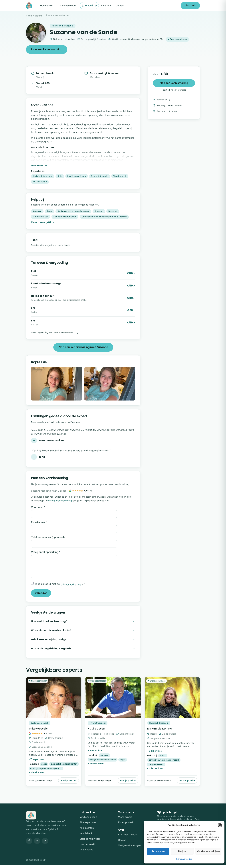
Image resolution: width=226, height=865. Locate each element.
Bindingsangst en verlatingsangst (73, 211)
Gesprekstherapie (99, 176)
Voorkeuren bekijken (208, 851)
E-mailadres (39, 522)
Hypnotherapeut (97, 723)
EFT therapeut (40, 181)
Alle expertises (88, 822)
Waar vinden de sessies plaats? (51, 630)
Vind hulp (190, 5)
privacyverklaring (71, 584)
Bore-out (99, 211)
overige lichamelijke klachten (64, 764)
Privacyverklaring (184, 859)
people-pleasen (156, 764)
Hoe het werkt (48, 5)
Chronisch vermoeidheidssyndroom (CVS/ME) (104, 216)
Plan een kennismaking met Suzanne (83, 347)
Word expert (125, 817)
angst (44, 764)
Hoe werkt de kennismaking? (49, 621)
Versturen (41, 593)
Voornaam (38, 507)
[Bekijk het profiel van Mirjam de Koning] (172, 731)
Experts (38, 15)
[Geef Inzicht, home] (29, 5)
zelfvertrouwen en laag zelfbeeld (164, 760)
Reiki (59, 176)
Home (29, 15)
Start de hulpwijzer (90, 838)
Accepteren (158, 851)
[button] (219, 825)
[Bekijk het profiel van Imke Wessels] (53, 731)
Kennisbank (86, 833)
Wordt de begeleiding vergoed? (51, 648)
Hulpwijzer (91, 5)
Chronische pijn (40, 216)
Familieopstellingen (76, 176)
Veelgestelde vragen (129, 845)
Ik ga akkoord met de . (60, 584)
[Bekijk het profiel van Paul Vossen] (113, 731)
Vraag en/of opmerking (45, 552)
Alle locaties (86, 849)
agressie (104, 755)
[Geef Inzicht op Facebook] (29, 841)
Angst (49, 211)
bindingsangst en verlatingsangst (45, 768)
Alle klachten (87, 828)
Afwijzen (182, 851)
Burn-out (112, 211)
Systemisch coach (39, 723)
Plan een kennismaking (46, 49)
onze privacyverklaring (60, 500)
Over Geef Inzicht (127, 834)
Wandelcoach (119, 176)
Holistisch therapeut (61, 25)
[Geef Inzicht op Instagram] (37, 841)
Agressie (37, 211)
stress (163, 755)
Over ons (106, 5)
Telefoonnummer (48, 537)
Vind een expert (68, 5)
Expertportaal (125, 822)
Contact (120, 5)
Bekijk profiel (68, 780)
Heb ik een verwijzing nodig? (48, 639)
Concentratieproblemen (65, 216)
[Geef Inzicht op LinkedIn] (45, 841)
